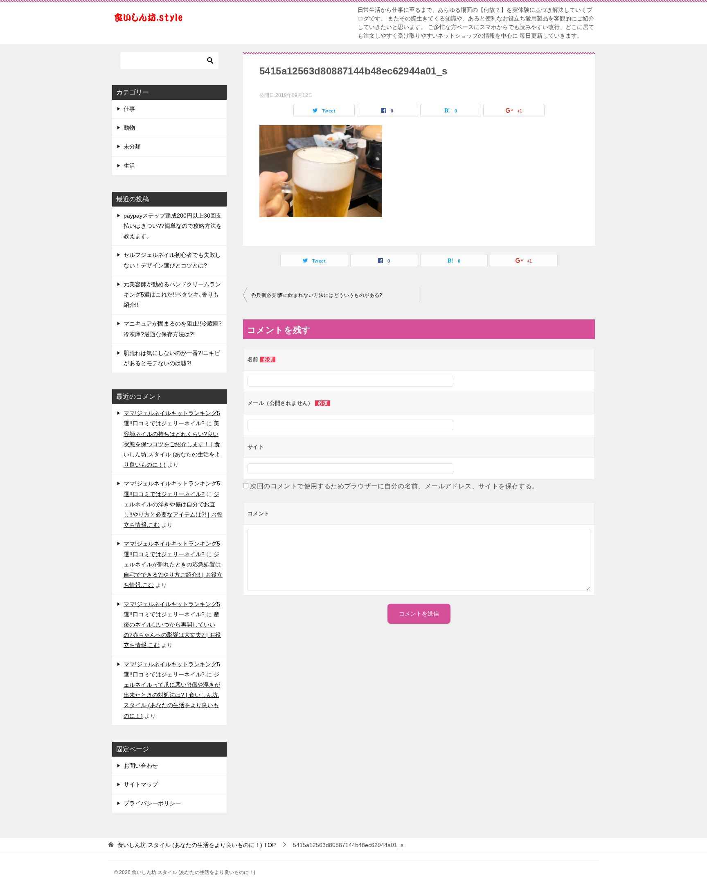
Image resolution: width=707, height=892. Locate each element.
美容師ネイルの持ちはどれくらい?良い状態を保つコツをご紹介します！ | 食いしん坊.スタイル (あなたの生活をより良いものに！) (172, 444)
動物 (129, 127)
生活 (129, 165)
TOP (196, 845)
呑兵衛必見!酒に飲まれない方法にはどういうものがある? (317, 295)
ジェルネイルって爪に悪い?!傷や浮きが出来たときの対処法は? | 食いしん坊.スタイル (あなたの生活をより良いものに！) (172, 695)
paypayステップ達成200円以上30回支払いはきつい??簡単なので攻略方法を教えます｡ (173, 225)
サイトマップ (141, 784)
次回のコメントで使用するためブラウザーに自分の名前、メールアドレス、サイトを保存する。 (394, 486)
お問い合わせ (141, 765)
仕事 (129, 109)
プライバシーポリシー (152, 803)
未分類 (132, 146)
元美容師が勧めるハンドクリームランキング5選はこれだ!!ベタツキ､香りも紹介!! (172, 294)
